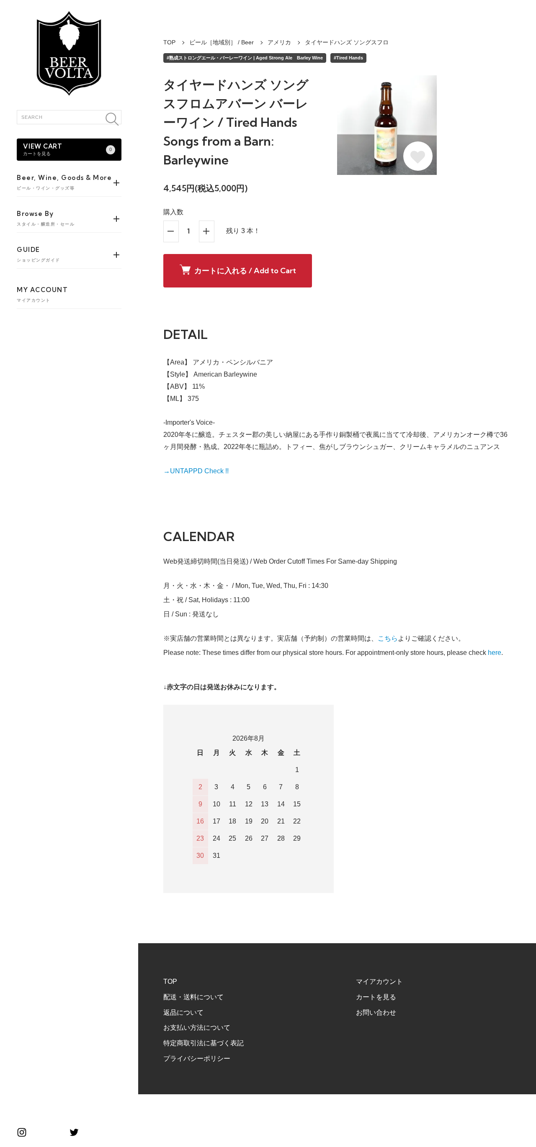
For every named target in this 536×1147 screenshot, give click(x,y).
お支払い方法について (196, 1027)
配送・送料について (193, 997)
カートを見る (376, 997)
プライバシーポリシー (196, 1058)
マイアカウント (379, 981)
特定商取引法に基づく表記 (203, 1043)
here (494, 652)
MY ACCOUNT (42, 294)
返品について (183, 1012)
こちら (388, 638)
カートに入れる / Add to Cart (245, 270)
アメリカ (279, 42)
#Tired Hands (348, 57)
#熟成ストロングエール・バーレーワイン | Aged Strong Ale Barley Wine (245, 57)
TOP (169, 42)
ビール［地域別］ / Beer (221, 42)
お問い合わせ (376, 1012)
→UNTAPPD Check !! (196, 471)
